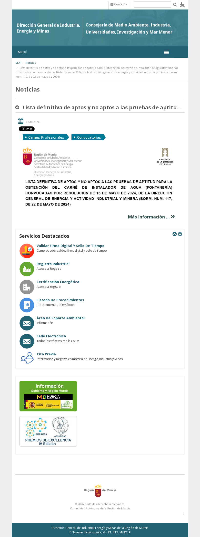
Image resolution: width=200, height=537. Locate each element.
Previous (174, 234)
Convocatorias (89, 137)
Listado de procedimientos (60, 300)
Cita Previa (46, 354)
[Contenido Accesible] (182, 4)
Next (179, 234)
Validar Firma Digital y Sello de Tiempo (70, 245)
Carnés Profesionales (46, 137)
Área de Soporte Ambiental (61, 318)
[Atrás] (18, 107)
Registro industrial (53, 263)
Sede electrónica (51, 336)
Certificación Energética (58, 281)
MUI (17, 62)
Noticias (30, 62)
